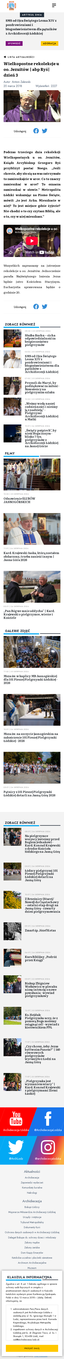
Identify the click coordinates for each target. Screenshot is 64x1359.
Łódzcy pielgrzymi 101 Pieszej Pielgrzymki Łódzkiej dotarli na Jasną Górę (41, 875)
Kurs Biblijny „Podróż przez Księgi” (41, 958)
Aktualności (32, 1171)
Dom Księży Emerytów (32, 1252)
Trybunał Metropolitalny (32, 1222)
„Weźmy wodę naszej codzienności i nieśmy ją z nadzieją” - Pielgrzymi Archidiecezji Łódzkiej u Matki (41, 411)
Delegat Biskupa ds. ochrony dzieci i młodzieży (32, 1237)
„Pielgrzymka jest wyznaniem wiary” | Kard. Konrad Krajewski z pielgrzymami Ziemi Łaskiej (42, 1087)
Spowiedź (14, 43)
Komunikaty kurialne (32, 1187)
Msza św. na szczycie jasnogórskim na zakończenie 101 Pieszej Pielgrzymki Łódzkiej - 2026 (31, 737)
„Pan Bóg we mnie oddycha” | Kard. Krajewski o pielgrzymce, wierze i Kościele (29, 614)
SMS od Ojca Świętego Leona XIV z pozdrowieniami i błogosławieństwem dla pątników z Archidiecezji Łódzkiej (31, 26)
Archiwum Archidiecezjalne (32, 1263)
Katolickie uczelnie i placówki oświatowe (32, 1257)
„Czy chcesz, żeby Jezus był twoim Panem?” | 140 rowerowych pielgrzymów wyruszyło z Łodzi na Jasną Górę (42, 1054)
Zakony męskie (32, 1242)
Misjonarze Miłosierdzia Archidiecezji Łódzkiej (32, 1212)
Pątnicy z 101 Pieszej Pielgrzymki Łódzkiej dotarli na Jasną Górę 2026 (29, 793)
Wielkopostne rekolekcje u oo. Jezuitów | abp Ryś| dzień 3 (31, 69)
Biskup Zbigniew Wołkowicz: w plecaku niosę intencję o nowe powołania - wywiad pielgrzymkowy (41, 989)
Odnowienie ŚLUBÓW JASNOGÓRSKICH (19, 500)
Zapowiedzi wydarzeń (32, 1182)
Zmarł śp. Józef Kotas (40, 930)
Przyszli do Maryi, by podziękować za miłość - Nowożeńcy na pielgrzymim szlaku (42, 387)
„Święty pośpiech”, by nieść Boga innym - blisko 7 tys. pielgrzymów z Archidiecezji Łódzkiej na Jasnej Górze (41, 438)
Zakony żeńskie (32, 1247)
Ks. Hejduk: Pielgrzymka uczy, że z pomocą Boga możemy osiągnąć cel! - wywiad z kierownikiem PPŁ (42, 1021)
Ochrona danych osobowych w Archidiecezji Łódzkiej (32, 1232)
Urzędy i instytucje (32, 1217)
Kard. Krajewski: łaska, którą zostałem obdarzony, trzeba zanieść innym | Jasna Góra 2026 (31, 556)
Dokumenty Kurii (32, 1227)
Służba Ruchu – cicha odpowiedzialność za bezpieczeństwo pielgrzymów (40, 340)
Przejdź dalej (31, 1348)
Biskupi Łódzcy (32, 1207)
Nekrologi (32, 1193)
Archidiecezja (32, 1177)
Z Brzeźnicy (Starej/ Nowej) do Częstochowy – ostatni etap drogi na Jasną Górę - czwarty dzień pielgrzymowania (42, 905)
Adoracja (49, 43)
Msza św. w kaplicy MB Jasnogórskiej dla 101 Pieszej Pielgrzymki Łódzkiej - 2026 (31, 679)
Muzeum (32, 1268)
